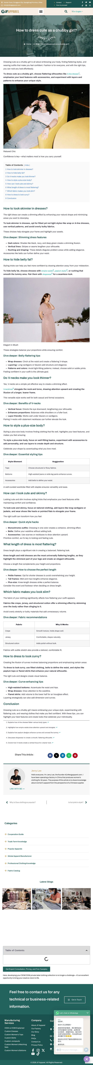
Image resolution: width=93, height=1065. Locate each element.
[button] (41, 11)
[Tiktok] (82, 5)
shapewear (47, 274)
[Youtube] (90, 2)
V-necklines (8, 389)
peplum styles (60, 271)
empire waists (47, 271)
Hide (27, 165)
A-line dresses (73, 74)
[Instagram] (90, 5)
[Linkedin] (86, 5)
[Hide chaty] (87, 1059)
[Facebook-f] (82, 2)
